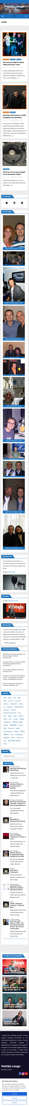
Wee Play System (14, 741)
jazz (15, 716)
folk (4, 716)
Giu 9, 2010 (7, 177)
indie (9, 716)
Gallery (6, 968)
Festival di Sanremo (10, 713)
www (5, 744)
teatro (13, 737)
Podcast (19, 59)
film (19, 713)
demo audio (11, 572)
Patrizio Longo (14, 6)
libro (5, 719)
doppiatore (10, 707)
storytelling (18, 734)
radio (18, 728)
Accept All (14, 1094)
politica (21, 725)
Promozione (6, 169)
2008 (4, 698)
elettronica (19, 707)
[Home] (2, 16)
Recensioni (7, 1002)
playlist (5, 725)
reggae (16, 731)
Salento (6, 734)
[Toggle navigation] (14, 16)
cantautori (18, 701)
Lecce (20, 716)
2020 (9, 698)
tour (4, 741)
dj (4, 707)
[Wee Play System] (14, 611)
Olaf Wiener (6, 654)
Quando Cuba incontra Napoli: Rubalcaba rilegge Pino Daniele (12, 1025)
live (10, 719)
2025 (5, 701)
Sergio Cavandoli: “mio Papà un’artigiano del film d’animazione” (14, 655)
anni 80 (11, 701)
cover (21, 704)
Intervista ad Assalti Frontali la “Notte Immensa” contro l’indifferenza (13, 65)
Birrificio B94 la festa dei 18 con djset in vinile (14, 989)
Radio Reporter (7, 731)
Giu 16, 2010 (7, 120)
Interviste (12, 59)
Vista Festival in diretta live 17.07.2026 (14, 971)
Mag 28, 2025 (8, 67)
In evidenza (6, 59)
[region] (14, 1092)
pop (4, 728)
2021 (14, 698)
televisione (20, 737)
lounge (16, 719)
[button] (26, 16)
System (6, 737)
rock (23, 731)
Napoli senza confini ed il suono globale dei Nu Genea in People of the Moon (13, 1007)
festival (13, 710)
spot (12, 734)
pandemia (7, 722)
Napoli (22, 719)
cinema (5, 704)
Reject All (14, 1102)
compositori (13, 704)
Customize (14, 1098)
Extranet (6, 710)
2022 (19, 698)
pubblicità (11, 728)
